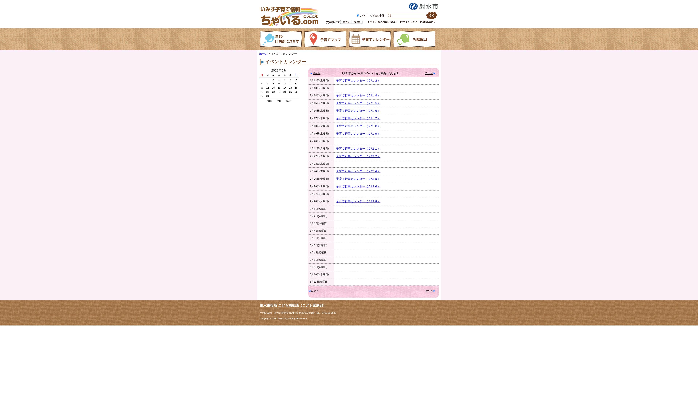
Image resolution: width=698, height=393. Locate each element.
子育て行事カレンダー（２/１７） (358, 118)
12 (296, 83)
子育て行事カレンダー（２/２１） (358, 148)
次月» (289, 100)
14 (267, 87)
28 (267, 96)
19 (296, 87)
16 (279, 87)
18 (290, 87)
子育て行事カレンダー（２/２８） (358, 201)
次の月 (429, 73)
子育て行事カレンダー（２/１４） (358, 95)
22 (273, 92)
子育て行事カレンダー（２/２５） (358, 178)
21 (267, 92)
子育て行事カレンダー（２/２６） (358, 186)
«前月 (269, 100)
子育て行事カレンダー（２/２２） (358, 156)
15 (273, 87)
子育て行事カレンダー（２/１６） (358, 110)
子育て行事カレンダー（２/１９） (358, 133)
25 (290, 92)
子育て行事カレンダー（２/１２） (358, 80)
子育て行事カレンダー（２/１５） (358, 103)
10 (284, 83)
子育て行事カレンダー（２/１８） (358, 126)
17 (284, 87)
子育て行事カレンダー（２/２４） (358, 171)
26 (296, 92)
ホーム (263, 53)
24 (284, 92)
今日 (279, 100)
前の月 (316, 73)
